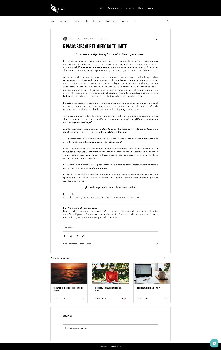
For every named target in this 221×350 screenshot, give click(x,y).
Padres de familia (81, 21)
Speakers (124, 21)
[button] (115, 8)
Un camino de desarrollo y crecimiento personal (68, 289)
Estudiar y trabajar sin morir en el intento (108, 289)
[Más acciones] (156, 38)
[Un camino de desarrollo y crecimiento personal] (69, 273)
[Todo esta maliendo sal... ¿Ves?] (152, 273)
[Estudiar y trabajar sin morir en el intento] (110, 273)
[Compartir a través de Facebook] (64, 235)
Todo (52, 21)
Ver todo (167, 258)
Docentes (96, 21)
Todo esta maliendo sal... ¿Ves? (148, 288)
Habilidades (110, 21)
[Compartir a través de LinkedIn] (77, 235)
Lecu (134, 21)
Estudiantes (64, 21)
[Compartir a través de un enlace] (83, 235)
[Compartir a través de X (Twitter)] (70, 235)
